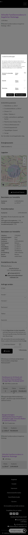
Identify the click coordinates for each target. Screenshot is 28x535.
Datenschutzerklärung (6, 67)
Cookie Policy (19, 67)
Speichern (10, 95)
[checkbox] (25, 72)
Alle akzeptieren (20, 95)
